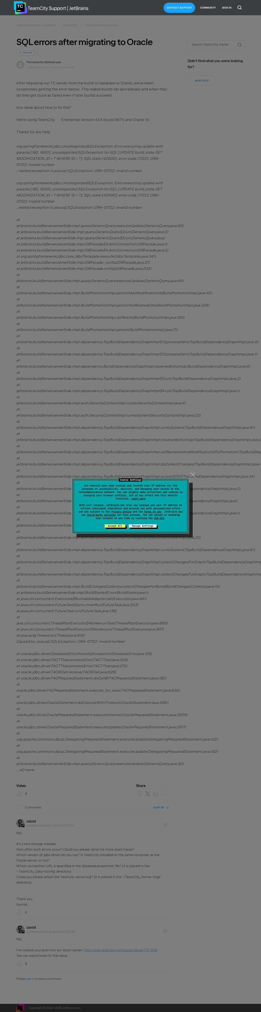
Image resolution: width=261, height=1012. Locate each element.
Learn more (138, 498)
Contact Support (179, 7)
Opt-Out (159, 518)
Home (20, 8)
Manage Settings (142, 526)
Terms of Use (152, 511)
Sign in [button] (226, 7)
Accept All (115, 526)
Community (208, 7)
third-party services (101, 515)
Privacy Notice (121, 511)
